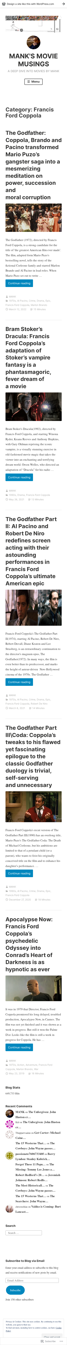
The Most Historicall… (30, 1185)
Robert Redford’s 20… (29, 1175)
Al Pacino (22, 300)
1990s (12, 494)
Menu (35, 81)
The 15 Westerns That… (30, 1143)
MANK (12, 296)
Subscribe (15, 1290)
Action (20, 1064)
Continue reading (17, 284)
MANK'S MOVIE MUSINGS (33, 60)
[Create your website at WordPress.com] (33, 4)
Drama (40, 300)
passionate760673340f (29, 1154)
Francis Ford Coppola (17, 304)
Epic (48, 300)
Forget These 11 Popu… (30, 1164)
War (36, 1069)
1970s (12, 300)
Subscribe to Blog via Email (24, 1261)
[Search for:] (23, 1232)
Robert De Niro (39, 703)
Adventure (31, 1064)
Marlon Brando (39, 304)
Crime (32, 300)
